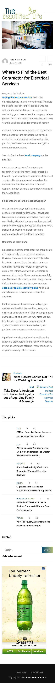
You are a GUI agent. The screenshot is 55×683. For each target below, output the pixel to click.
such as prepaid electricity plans (20, 287)
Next (32, 387)
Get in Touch (21, 673)
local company (32, 155)
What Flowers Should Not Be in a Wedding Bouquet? (33, 378)
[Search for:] (22, 550)
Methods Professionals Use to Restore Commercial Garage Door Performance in (33, 506)
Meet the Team (37, 673)
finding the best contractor (17, 97)
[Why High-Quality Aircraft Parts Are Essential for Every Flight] (8, 522)
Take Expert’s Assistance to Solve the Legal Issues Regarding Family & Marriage (18, 396)
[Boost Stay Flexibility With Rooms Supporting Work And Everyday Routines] (8, 467)
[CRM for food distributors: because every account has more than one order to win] (8, 432)
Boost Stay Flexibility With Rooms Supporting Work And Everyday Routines (32, 471)
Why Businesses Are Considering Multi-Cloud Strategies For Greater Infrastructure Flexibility (33, 452)
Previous (17, 373)
